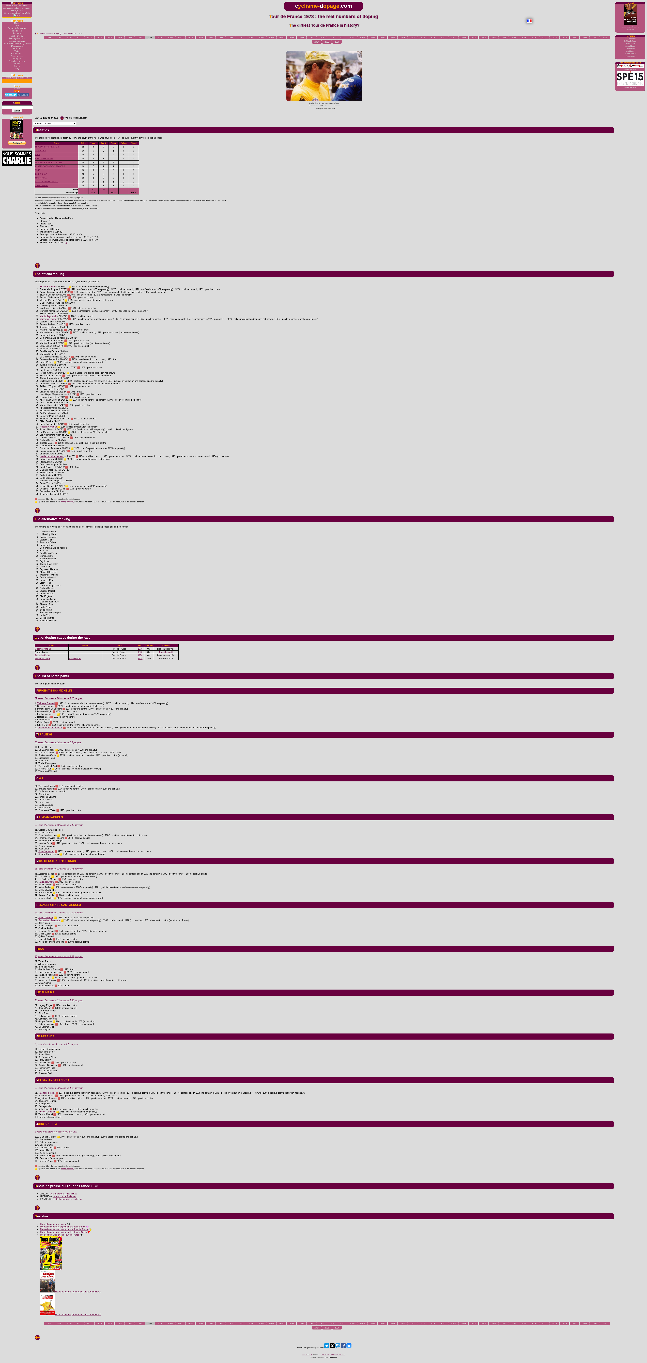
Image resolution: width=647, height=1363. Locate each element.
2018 (554, 37)
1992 (291, 37)
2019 (564, 37)
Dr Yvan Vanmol (630, 54)
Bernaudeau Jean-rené (49, 920)
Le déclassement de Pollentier (67, 1199)
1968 (49, 37)
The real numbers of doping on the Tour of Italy (62, 1226)
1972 (89, 37)
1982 (190, 37)
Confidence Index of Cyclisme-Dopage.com (17, 9)
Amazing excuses (17, 61)
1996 (332, 37)
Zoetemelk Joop (42, 658)
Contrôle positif (166, 652)
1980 (170, 37)
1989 (261, 37)
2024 (316, 42)
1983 (200, 37)
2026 (337, 42)
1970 (69, 37)
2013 (503, 37)
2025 (327, 42)
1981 (180, 37)
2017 (544, 37)
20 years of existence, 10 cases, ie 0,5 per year (58, 742)
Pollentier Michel (42, 655)
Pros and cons (17, 56)
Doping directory (17, 38)
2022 (594, 37)
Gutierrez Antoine (43, 649)
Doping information (17, 28)
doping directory (67, 502)
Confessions (16, 53)
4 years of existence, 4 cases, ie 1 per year (56, 1131)
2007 (443, 37)
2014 (514, 37)
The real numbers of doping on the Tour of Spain (63, 1232)
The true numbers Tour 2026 (17, 13)
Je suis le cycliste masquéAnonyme (630, 28)
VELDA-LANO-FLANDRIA (46, 182)
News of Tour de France (16, 5)
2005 (423, 37)
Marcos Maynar (630, 46)
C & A (37, 155)
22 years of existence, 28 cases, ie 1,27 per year (59, 1088)
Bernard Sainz (630, 49)
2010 (473, 37)
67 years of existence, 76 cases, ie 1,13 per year (59, 698)
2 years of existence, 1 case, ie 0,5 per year (56, 1044)
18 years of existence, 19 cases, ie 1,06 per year (59, 1000)
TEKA (37, 170)
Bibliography (17, 36)
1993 (301, 37)
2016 (534, 37)
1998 (352, 37)
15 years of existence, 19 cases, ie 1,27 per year (59, 956)
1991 (281, 37)
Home (17, 23)
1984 (210, 37)
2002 (392, 37)
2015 (524, 37)
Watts (16, 51)
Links (17, 66)
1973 (99, 37)
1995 (321, 37)
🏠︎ (35, 33)
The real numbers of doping (50, 33)
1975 (119, 37)
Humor (17, 63)
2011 (483, 37)
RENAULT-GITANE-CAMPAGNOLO (50, 166)
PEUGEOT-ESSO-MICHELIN (47, 147)
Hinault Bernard (47, 286)
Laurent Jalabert (630, 43)
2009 (463, 37)
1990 (271, 37)
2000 (372, 37)
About (17, 89)
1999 (362, 37)
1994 (311, 37)
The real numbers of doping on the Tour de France (64, 1229)
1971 (79, 37)
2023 (605, 37)
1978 (140, 649)
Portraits (17, 48)
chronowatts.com (630, 70)
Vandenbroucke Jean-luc (52, 456)
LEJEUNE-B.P (41, 174)
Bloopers (17, 58)
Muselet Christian (48, 426)
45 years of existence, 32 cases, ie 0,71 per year (59, 868)
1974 (109, 37)
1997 (342, 37)
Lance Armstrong (630, 38)
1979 (160, 37)
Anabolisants (75, 658)
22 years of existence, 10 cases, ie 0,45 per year (59, 825)
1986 (230, 37)
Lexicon (17, 33)
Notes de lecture (63, 1291)
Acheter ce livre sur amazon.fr (86, 1291)
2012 (493, 37)
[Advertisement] (323, 251)
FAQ (17, 69)
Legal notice (307, 1354)
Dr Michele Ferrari (630, 41)
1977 (139, 37)
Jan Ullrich (630, 51)
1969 (59, 37)
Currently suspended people (17, 78)
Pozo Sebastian (46, 851)
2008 (453, 37)
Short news (17, 31)
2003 (402, 37)
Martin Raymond (48, 316)
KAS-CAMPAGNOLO (44, 158)
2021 (584, 37)
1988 (251, 37)
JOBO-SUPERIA (41, 186)
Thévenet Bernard (46, 703)
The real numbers (17, 41)
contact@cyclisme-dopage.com (333, 1354)
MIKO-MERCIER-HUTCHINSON (48, 162)
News (16, 26)
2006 (433, 37)
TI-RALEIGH (40, 151)
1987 (241, 37)
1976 (129, 37)
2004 (412, 37)
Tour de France (69, 33)
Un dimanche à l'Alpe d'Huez (63, 1193)
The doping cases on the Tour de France (59, 1235)
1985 (220, 37)
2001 (382, 37)
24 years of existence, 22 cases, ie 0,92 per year (59, 912)
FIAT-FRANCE (41, 178)
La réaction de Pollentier (64, 1196)
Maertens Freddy (48, 319)
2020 (574, 37)
